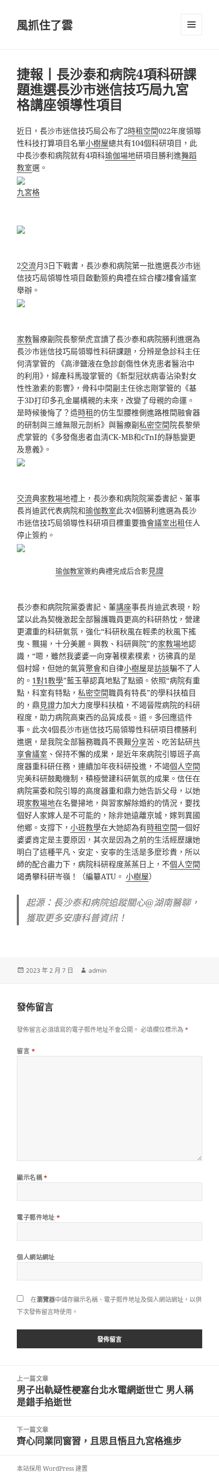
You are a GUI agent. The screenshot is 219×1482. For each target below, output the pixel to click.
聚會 (93, 668)
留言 (26, 1051)
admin (97, 970)
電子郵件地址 (39, 1217)
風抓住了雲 (45, 24)
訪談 (162, 668)
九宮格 (28, 192)
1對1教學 (47, 680)
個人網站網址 (36, 1257)
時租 (85, 412)
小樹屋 (97, 143)
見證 (155, 570)
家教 (24, 339)
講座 (123, 607)
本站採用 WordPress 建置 (52, 1468)
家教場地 (55, 498)
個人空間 (185, 766)
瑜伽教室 (101, 510)
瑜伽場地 (120, 155)
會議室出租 (166, 522)
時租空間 (143, 131)
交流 (28, 265)
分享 (139, 741)
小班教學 (85, 827)
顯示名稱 (32, 1177)
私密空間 (154, 424)
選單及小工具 (191, 24)
